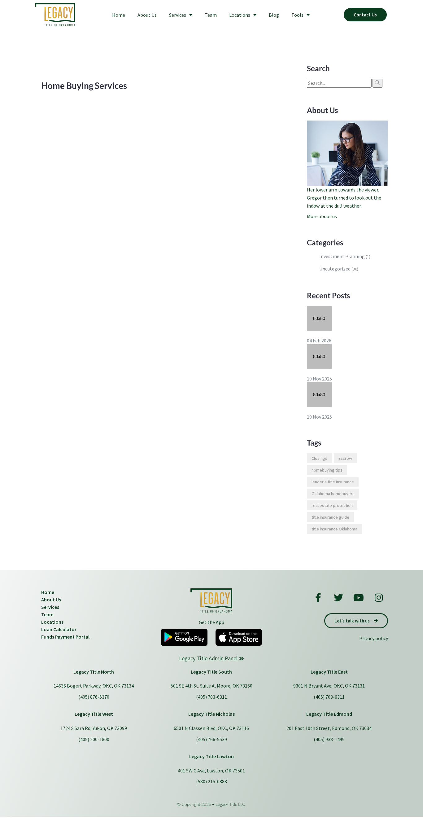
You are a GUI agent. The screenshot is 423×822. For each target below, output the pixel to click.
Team (211, 15)
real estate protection (332, 505)
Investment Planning (342, 256)
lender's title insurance (333, 482)
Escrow (345, 458)
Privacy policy (373, 638)
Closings (319, 458)
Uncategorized (335, 269)
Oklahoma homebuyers (333, 493)
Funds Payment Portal (65, 637)
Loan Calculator (58, 629)
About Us (147, 15)
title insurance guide (330, 517)
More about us (322, 216)
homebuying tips (327, 470)
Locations (239, 15)
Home (118, 15)
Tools (297, 15)
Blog (274, 15)
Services (177, 15)
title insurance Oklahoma (334, 529)
